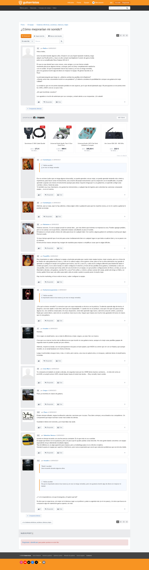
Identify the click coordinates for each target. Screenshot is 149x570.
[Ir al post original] (42, 165)
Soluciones (33, 8)
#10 (38, 412)
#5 (38, 256)
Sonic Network (37, 555)
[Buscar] (127, 8)
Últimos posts (24, 8)
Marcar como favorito (56, 36)
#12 (38, 460)
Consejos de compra (45, 8)
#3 (38, 202)
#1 (38, 48)
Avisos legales (81, 555)
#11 (38, 435)
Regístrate (125, 2)
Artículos (71, 2)
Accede (117, 2)
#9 (38, 390)
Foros (79, 2)
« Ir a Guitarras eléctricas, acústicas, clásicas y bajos (36, 522)
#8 (38, 369)
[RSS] (40, 562)
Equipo (86, 2)
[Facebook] (32, 562)
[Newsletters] (43, 562)
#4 (38, 224)
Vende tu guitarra (47, 555)
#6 (38, 290)
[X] (36, 562)
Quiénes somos (58, 555)
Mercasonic (99, 2)
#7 (38, 328)
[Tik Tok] (28, 562)
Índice (54, 8)
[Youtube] (25, 562)
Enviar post (27, 36)
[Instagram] (21, 562)
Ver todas (121, 117)
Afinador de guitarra (69, 555)
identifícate (34, 542)
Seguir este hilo (40, 36)
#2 (38, 160)
